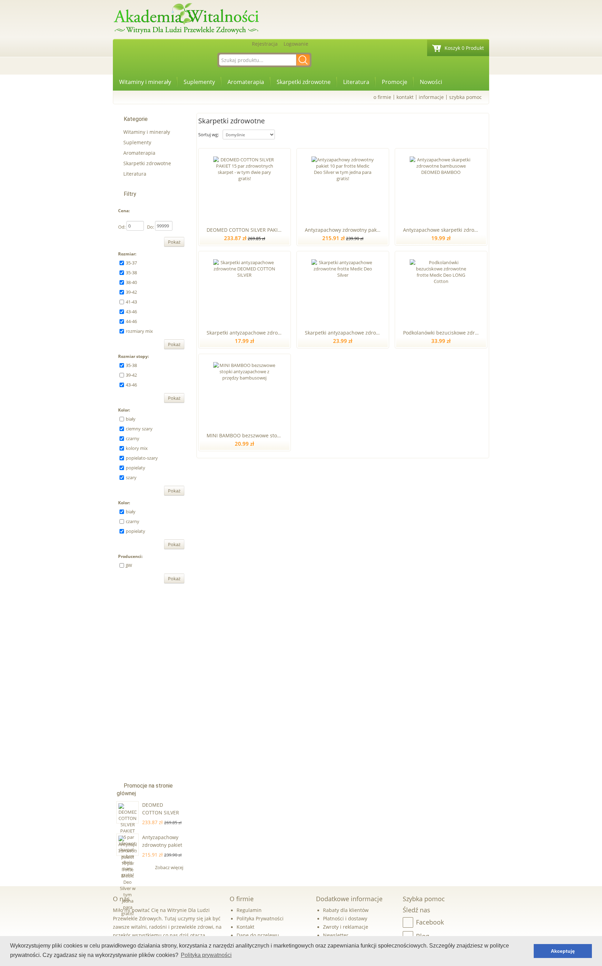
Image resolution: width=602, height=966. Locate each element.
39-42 (131, 292)
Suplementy (199, 82)
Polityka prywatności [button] (206, 955)
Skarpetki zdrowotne (304, 82)
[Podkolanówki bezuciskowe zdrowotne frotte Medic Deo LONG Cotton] (441, 288)
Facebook (430, 922)
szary (131, 477)
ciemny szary (139, 429)
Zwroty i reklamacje (345, 926)
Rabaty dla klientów (346, 910)
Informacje (431, 97)
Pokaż (174, 242)
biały (131, 419)
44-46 (131, 321)
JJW (129, 565)
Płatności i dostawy (345, 918)
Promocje (394, 82)
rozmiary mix (139, 331)
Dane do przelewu (258, 935)
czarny (132, 438)
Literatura (356, 82)
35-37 (131, 263)
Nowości (431, 82)
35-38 (131, 272)
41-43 (131, 302)
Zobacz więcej (169, 867)
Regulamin (249, 910)
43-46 (131, 311)
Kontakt (405, 97)
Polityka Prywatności (260, 918)
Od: (121, 227)
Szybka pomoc (465, 97)
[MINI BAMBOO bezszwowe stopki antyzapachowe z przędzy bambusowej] (244, 391)
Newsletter (335, 935)
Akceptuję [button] (563, 951)
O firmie (382, 97)
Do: (150, 227)
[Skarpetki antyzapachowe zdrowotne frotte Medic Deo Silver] (342, 288)
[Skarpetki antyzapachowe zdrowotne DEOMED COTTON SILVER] (244, 288)
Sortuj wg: (208, 134)
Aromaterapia (245, 82)
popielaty (135, 468)
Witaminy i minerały (145, 82)
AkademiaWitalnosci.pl (186, 19)
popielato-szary (142, 458)
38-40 (131, 282)
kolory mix (137, 448)
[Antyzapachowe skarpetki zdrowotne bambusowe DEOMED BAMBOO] (441, 186)
